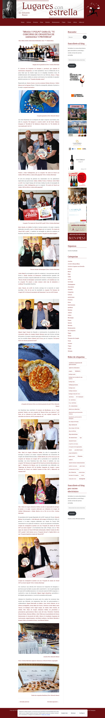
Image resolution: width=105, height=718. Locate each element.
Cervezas (70, 282)
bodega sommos (73, 390)
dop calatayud (73, 424)
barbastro (77, 371)
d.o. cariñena (72, 400)
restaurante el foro (74, 469)
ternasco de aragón (74, 475)
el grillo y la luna (73, 444)
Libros (75, 22)
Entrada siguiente (53, 701)
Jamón (70, 312)
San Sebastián (72, 472)
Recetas (70, 325)
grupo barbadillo (73, 453)
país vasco (82, 466)
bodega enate (72, 374)
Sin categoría (71, 330)
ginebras (70, 307)
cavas (69, 279)
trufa (82, 475)
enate (70, 450)
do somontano (73, 437)
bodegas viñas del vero (74, 393)
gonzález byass (79, 450)
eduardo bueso (72, 441)
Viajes (63, 22)
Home (22, 22)
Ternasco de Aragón (73, 338)
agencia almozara (74, 367)
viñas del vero (72, 478)
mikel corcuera (73, 466)
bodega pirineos (73, 384)
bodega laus (72, 381)
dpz (81, 437)
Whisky (70, 351)
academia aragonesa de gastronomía (75, 363)
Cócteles (70, 289)
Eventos (35, 22)
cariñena (71, 396)
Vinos (69, 22)
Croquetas (70, 292)
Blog (20, 40)
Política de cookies (45, 714)
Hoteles (47, 22)
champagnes (71, 284)
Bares (69, 271)
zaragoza (82, 479)
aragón (70, 371)
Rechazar (73, 713)
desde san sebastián (74, 409)
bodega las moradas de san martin (75, 378)
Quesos (70, 323)
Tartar (69, 335)
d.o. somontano (73, 406)
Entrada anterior (23, 701)
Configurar (82, 713)
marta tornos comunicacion (77, 462)
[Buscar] (85, 37)
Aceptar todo (64, 713)
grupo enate (72, 456)
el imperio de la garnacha (75, 447)
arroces (70, 269)
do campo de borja (73, 421)
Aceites (70, 261)
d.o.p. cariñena (72, 403)
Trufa (69, 341)
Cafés (69, 276)
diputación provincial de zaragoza (75, 417)
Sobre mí (81, 22)
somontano (82, 472)
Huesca (80, 456)
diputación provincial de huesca (75, 413)
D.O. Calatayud (79, 396)
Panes (69, 320)
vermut (70, 343)
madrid (71, 459)
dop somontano (73, 434)
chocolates (71, 287)
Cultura (29, 22)
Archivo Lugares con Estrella (76, 266)
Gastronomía (32, 40)
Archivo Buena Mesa (74, 264)
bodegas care (72, 388)
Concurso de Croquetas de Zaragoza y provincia (34, 68)
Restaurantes (56, 22)
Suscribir (72, 65)
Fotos (41, 22)
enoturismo (71, 297)
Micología (71, 317)
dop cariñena (72, 431)
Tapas (69, 333)
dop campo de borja (74, 428)
